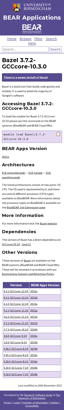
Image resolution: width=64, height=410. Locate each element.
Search (51, 38)
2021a (5, 156)
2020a (33, 336)
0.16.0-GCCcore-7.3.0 (16, 374)
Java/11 (26, 244)
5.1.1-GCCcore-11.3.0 (16, 310)
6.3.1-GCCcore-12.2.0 (16, 297)
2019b (34, 342)
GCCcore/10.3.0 (11, 244)
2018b (34, 368)
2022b (34, 297)
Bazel (27, 260)
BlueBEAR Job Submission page (26, 207)
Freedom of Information (35, 402)
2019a (33, 355)
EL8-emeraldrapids (13, 173)
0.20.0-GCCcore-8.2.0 (16, 361)
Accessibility (32, 405)
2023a (33, 291)
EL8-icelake (35, 173)
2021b (34, 317)
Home (12, 38)
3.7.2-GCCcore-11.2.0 (16, 323)
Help (32, 43)
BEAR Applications (32, 17)
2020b (34, 329)
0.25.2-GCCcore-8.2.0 (16, 355)
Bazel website (48, 223)
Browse (25, 38)
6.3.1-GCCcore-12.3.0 (16, 291)
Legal (17, 402)
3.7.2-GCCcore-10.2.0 (16, 329)
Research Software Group (38, 395)
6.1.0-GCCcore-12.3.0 (16, 304)
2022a (33, 310)
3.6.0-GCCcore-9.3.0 (15, 336)
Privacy (8, 402)
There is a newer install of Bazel (26, 77)
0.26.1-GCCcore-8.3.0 (16, 349)
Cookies (54, 402)
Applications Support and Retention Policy (28, 274)
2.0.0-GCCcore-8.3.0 (15, 342)
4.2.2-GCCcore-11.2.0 (16, 317)
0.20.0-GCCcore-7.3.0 (16, 368)
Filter (38, 38)
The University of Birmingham (39, 396)
